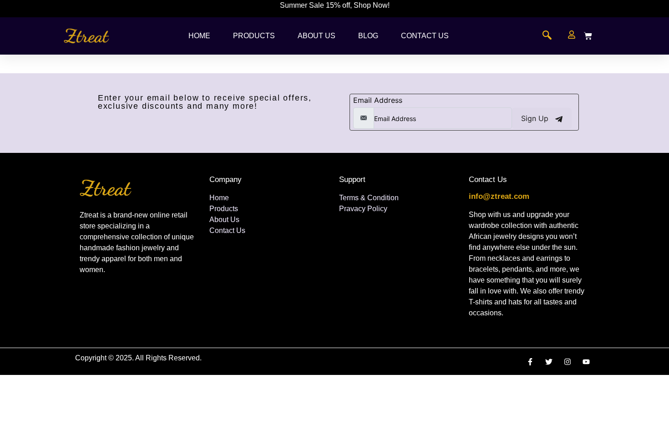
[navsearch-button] (547, 36)
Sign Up (536, 118)
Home (199, 36)
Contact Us (425, 36)
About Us (316, 36)
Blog (368, 36)
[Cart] (588, 36)
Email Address (377, 100)
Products (254, 36)
